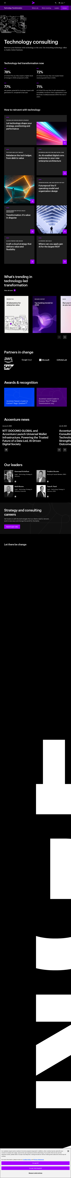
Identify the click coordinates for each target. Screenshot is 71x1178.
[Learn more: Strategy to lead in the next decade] (52, 250)
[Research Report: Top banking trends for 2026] (44, 314)
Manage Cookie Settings (35, 1173)
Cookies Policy (27, 1159)
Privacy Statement (39, 1159)
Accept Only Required (35, 1168)
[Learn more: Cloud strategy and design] (19, 250)
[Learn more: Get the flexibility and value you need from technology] (35, 130)
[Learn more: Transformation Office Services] (19, 219)
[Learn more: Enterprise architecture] (52, 161)
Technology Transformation (13, 8)
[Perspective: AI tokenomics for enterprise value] (16, 314)
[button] (12, 527)
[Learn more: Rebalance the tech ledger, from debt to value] (19, 175)
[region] (35, 1163)
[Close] (68, 1151)
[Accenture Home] (33, 3)
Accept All (35, 1163)
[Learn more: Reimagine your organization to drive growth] (52, 205)
